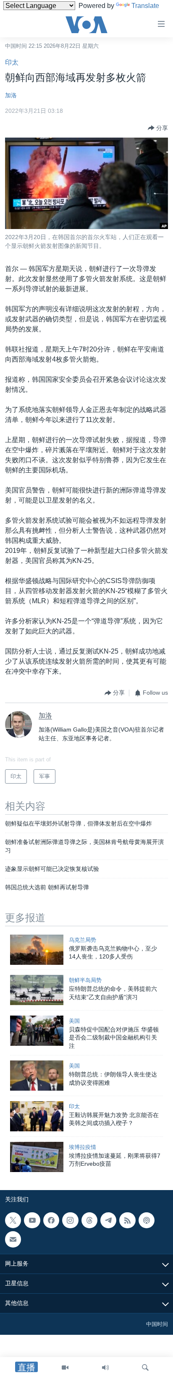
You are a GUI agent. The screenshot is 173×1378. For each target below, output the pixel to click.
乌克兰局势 (82, 940)
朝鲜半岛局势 (85, 980)
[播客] (147, 1220)
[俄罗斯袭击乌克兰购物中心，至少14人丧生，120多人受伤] (36, 950)
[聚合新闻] (127, 1220)
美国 (74, 1021)
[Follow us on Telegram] (108, 1220)
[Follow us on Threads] (89, 1220)
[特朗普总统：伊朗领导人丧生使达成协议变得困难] (36, 1075)
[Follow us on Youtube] (32, 1220)
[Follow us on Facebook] (51, 1220)
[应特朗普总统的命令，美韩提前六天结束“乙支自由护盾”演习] (36, 990)
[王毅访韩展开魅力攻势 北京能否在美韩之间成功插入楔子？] (36, 1116)
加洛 (11, 95)
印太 (11, 62)
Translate (145, 5)
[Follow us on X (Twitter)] (13, 1220)
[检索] (145, 1367)
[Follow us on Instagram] (70, 1220)
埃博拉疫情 (82, 1147)
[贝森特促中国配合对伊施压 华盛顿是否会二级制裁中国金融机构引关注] (36, 1031)
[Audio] (105, 1367)
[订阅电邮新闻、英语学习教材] (13, 1240)
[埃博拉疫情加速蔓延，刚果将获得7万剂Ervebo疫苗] (36, 1157)
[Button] (158, 128)
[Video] (65, 1367)
